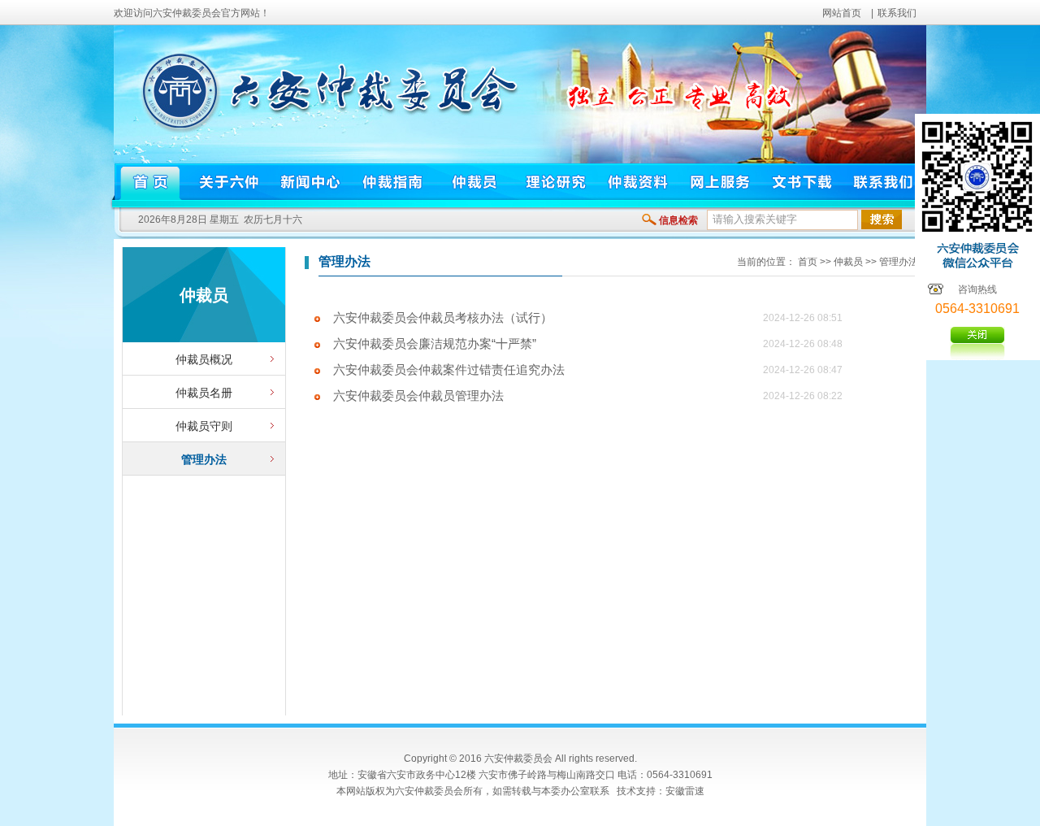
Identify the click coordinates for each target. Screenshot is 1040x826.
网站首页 (841, 13)
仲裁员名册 (204, 392)
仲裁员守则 (204, 426)
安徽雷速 (684, 791)
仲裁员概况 (204, 359)
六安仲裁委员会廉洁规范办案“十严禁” (434, 343)
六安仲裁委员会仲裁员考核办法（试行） (442, 317)
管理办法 (204, 459)
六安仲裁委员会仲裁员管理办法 (418, 395)
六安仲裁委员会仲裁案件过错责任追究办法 (449, 369)
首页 (807, 261)
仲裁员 (848, 261)
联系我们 (897, 13)
